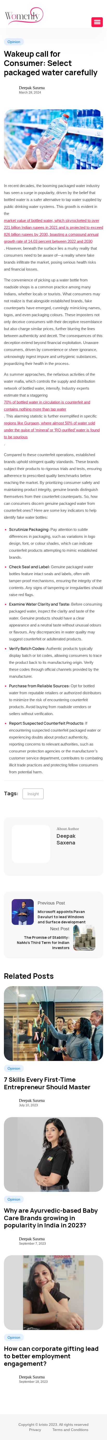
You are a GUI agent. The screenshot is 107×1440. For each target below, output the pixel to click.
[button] (97, 22)
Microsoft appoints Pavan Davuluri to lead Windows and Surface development (62, 916)
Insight (33, 794)
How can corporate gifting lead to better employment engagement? (51, 1356)
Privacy (35, 1430)
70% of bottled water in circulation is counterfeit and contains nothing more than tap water (47, 405)
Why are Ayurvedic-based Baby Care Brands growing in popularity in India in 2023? (51, 1218)
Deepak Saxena (32, 88)
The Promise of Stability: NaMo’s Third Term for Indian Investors (43, 942)
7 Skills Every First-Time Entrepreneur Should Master (47, 1083)
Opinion (14, 1068)
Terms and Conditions (70, 1430)
